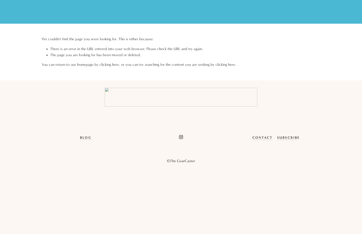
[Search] (43, 12)
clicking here (109, 64)
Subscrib (287, 138)
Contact (262, 138)
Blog (86, 138)
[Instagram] (181, 137)
